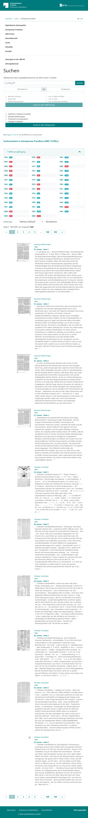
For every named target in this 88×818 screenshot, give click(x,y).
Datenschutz (11, 810)
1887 (61, 171)
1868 (6, 211)
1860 (6, 175)
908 (47, 232)
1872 (34, 166)
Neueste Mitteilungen (16, 116)
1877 (34, 189)
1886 (61, 166)
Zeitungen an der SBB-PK (15, 59)
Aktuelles (9, 47)
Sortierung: (7, 222)
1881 (34, 207)
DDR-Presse (9, 34)
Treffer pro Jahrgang (16, 152)
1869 (6, 216)
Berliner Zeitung (14, 96)
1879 (34, 198)
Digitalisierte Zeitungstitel (15, 25)
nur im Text (52, 99)
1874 (34, 175)
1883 (34, 216)
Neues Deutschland (15, 101)
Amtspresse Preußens (14, 30)
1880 (34, 202)
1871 (34, 162)
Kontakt (8, 51)
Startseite (8, 19)
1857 (6, 162)
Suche (16, 19)
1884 (61, 157)
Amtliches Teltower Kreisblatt (19, 114)
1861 (6, 180)
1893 (61, 198)
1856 (6, 157)
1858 (6, 166)
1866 (6, 202)
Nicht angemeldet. (80, 810)
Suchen (80, 83)
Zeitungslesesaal (11, 64)
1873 (34, 171)
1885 (61, 162)
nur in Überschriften (56, 96)
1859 (6, 171)
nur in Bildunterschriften (58, 101)
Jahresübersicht (11, 38)
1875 (34, 180)
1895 (61, 207)
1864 (6, 193)
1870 (34, 157)
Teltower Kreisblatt (15, 121)
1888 (61, 175)
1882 (34, 211)
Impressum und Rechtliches (28, 810)
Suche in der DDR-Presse (44, 105)
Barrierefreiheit (47, 810)
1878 (34, 193)
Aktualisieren (51, 221)
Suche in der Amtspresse (44, 125)
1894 (61, 202)
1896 (61, 211)
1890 (61, 184)
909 (55, 232)
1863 (6, 189)
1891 (61, 189)
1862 (6, 184)
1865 (6, 198)
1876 (34, 184)
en (82, 19)
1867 (6, 207)
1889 (61, 180)
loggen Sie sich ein (13, 135)
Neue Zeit (12, 99)
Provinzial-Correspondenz (18, 119)
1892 (61, 193)
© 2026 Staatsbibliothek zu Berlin (29, 814)
